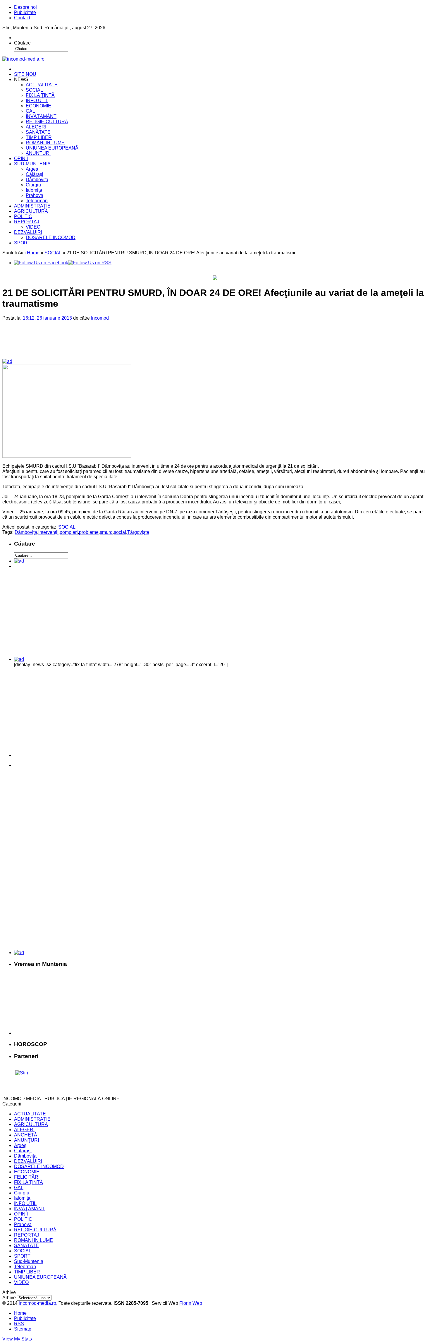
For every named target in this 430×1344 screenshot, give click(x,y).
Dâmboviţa (37, 179)
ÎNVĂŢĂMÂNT (41, 116)
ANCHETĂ (25, 1134)
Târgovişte (138, 532)
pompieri (69, 532)
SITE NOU (25, 74)
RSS (19, 1323)
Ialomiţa (34, 190)
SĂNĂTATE (38, 132)
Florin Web (190, 1303)
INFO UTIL (37, 100)
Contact (22, 17)
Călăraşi (34, 174)
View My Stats (17, 1338)
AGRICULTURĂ (31, 211)
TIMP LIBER (39, 137)
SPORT (22, 242)
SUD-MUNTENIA (32, 163)
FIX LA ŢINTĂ (40, 95)
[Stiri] (21, 1072)
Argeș (32, 169)
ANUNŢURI (38, 153)
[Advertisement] (102, 344)
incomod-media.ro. (37, 1303)
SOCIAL (34, 90)
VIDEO (33, 226)
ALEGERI (36, 126)
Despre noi (25, 7)
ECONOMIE (38, 105)
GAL (30, 111)
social (120, 532)
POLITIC (23, 216)
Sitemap (22, 1328)
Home (33, 252)
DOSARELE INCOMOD (50, 237)
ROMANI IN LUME (45, 142)
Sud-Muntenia (28, 1261)
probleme (89, 532)
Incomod (100, 318)
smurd (106, 532)
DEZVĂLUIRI (28, 232)
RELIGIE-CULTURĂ (47, 121)
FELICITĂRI (26, 1177)
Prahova (34, 195)
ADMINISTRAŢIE (32, 205)
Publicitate (25, 12)
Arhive (9, 1297)
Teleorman (37, 200)
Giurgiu (33, 184)
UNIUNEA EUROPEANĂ (52, 147)
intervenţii (48, 532)
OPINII (21, 158)
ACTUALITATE (42, 84)
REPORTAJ (26, 221)
